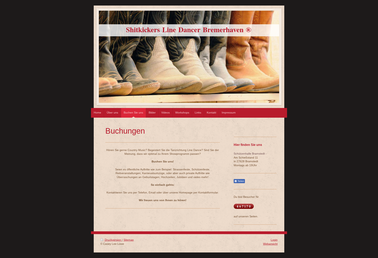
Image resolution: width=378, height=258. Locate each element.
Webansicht (270, 243)
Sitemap (128, 239)
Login (274, 239)
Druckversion (113, 239)
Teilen (240, 181)
